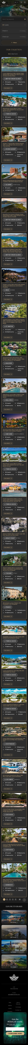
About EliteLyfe (18, 1003)
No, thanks (15, 1037)
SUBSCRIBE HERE (15, 1033)
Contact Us (18, 1010)
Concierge (18, 1007)
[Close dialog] (25, 1013)
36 (19, 899)
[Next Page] (24, 899)
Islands (10, 1005)
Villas (10, 1002)
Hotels (10, 1008)
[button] (16, 2)
